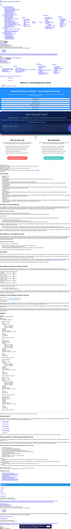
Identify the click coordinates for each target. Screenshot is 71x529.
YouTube (33, 170)
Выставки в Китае (49, 18)
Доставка (2, 493)
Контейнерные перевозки (10, 12)
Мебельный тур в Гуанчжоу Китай (11, 30)
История (49, 24)
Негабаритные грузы (9, 13)
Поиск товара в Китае (9, 25)
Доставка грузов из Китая (7, 6)
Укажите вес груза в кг (4, 299)
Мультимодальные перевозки (11, 14)
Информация (46, 15)
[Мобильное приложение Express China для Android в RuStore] (13, 501)
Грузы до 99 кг (26, 19)
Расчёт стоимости (34, 22)
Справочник (47, 26)
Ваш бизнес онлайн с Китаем (11, 31)
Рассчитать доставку (35, 98)
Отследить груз (48, 17)
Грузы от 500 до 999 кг (20, 71)
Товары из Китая (48, 28)
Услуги (1, 4)
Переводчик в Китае (9, 16)
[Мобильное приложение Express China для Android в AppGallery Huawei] (40, 501)
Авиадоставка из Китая (9, 7)
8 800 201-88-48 (3, 43)
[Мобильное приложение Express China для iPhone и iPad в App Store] (14, 500)
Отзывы (61, 22)
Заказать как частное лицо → (17, 158)
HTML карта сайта (3, 518)
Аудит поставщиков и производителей (12, 24)
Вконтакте (4, 49)
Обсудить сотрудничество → (54, 158)
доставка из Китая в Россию (50, 260)
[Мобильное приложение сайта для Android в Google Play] (44, 53)
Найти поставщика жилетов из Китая (9, 477)
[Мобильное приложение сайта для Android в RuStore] (13, 54)
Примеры (23, 17)
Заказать (2, 487)
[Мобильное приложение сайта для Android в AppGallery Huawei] (42, 54)
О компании (62, 18)
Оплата (61, 24)
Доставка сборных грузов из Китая (9, 475)
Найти (1, 527)
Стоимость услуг (63, 23)
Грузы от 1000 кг (27, 26)
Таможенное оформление (10, 33)
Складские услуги (8, 34)
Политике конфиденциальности (39, 526)
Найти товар (35, 100)
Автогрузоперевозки (9, 11)
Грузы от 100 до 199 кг (20, 69)
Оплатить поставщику (35, 102)
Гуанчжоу (47, 23)
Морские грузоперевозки (10, 10)
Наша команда (63, 19)
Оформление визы (51, 25)
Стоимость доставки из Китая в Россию (10, 479)
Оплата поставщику (9, 17)
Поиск (2, 489)
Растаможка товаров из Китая (8, 478)
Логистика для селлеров (50, 27)
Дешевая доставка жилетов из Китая (9, 480)
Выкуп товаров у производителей (11, 22)
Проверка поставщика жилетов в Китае (10, 474)
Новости (47, 19)
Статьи (46, 20)
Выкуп (2, 491)
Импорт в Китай (8, 19)
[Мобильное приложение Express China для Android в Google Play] (44, 500)
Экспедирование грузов (9, 37)
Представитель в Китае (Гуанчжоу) (12, 18)
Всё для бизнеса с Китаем (7, 15)
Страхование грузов (9, 35)
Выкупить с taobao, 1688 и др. (35, 104)
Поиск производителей (9, 20)
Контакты (41, 22)
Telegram (37, 170)
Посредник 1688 (5, 476)
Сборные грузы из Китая (10, 8)
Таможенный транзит (9, 38)
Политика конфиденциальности (49, 22)
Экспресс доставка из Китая (8, 473)
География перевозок (62, 21)
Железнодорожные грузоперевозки (12, 9)
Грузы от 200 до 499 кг (20, 70)
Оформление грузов (6, 32)
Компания (60, 16)
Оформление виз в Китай (10, 26)
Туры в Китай (5, 27)
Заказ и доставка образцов (10, 23)
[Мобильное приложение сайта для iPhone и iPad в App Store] (14, 53)
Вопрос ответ (63, 25)
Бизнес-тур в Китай (35, 108)
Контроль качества (35, 106)
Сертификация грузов (9, 36)
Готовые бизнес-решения (10, 21)
